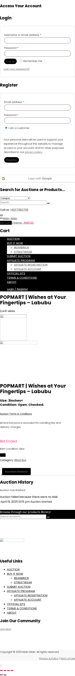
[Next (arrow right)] (4, 674)
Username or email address (22, 35)
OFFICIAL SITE (16, 273)
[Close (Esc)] (11, 670)
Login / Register (17, 289)
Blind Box (20, 460)
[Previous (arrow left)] (1, 674)
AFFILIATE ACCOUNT (28, 269)
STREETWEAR (23, 252)
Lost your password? (17, 69)
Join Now (5, 629)
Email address (14, 102)
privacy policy (33, 152)
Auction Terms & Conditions (16, 413)
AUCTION (13, 239)
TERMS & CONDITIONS (22, 278)
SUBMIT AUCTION (18, 256)
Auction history (16, 472)
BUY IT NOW (15, 243)
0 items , (23, 223)
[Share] (8, 670)
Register (12, 159)
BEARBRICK (21, 247)
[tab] (16, 471)
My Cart (6, 223)
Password (11, 48)
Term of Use (67, 658)
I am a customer (18, 128)
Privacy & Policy (48, 658)
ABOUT (12, 282)
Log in (10, 61)
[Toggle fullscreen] (4, 670)
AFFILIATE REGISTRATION (30, 265)
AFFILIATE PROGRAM (21, 260)
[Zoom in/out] (1, 670)
